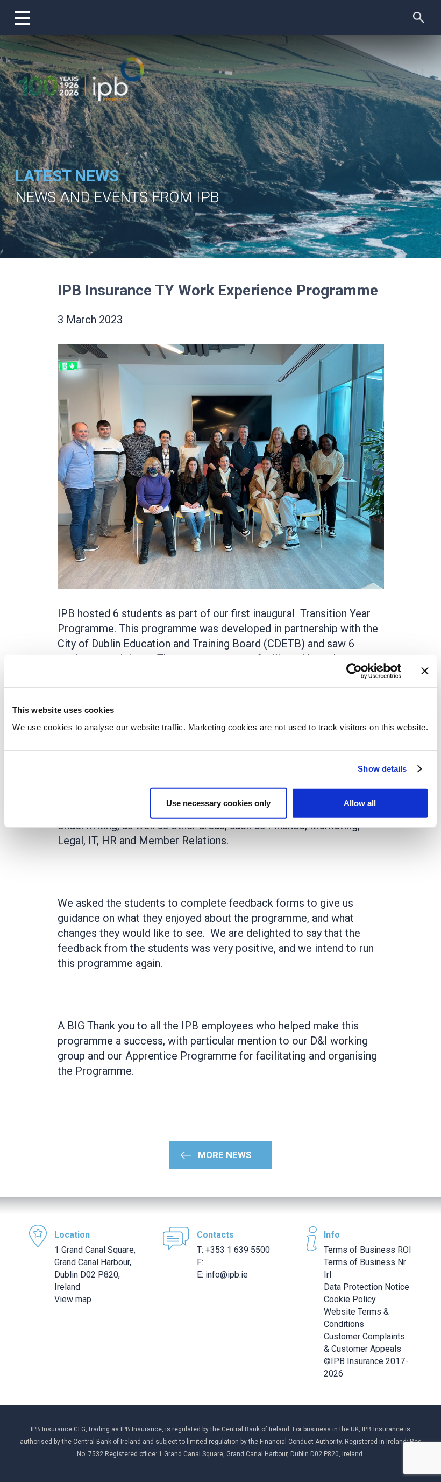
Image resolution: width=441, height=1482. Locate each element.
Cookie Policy (350, 1299)
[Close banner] (425, 671)
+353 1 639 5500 (237, 1250)
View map (72, 1299)
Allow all (360, 802)
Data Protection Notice (366, 1287)
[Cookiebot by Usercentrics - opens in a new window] (354, 671)
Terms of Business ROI (367, 1250)
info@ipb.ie (226, 1274)
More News (225, 1154)
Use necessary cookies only (218, 802)
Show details (382, 768)
